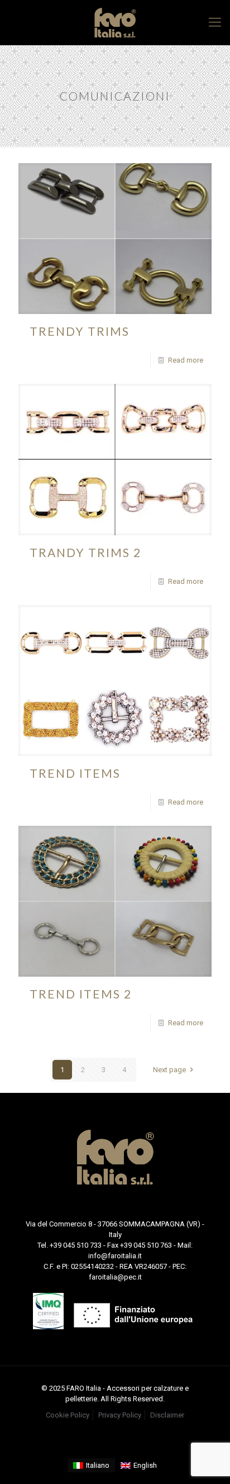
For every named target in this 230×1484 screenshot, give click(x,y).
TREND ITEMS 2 (81, 994)
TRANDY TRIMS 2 (85, 552)
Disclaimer (167, 1415)
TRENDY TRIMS (80, 331)
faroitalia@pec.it (115, 1277)
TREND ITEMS (75, 773)
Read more (185, 360)
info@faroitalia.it (115, 1256)
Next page (169, 1070)
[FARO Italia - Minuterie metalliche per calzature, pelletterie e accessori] (115, 22)
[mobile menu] (214, 22)
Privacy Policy (119, 1415)
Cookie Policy (67, 1415)
